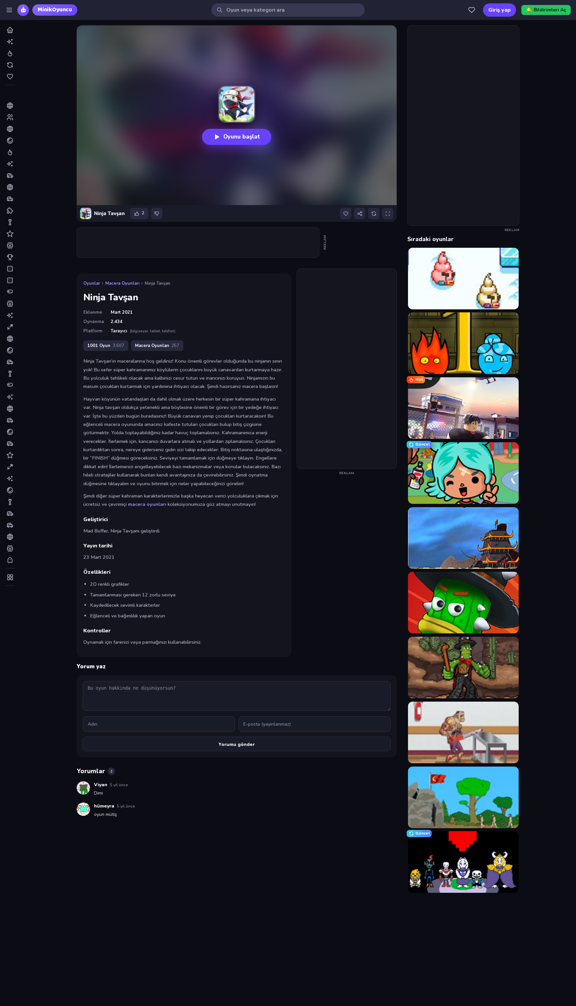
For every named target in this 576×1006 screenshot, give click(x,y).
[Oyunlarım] (472, 10)
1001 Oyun (105, 346)
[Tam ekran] (387, 213)
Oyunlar (91, 283)
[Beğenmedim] (156, 213)
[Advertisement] (198, 242)
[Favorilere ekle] (345, 213)
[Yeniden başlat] (373, 213)
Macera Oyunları (122, 283)
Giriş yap (499, 10)
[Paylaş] (359, 213)
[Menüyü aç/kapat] (9, 10)
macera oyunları (147, 504)
